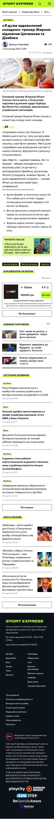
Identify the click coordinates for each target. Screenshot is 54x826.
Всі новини (27, 507)
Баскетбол (11, 658)
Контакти (10, 724)
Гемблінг (32, 677)
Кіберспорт (33, 658)
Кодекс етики (12, 716)
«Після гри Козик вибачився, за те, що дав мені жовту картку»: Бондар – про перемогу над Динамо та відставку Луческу (17, 251)
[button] (39, 4)
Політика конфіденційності (19, 699)
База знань (33, 681)
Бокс (5, 407)
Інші (30, 662)
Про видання (12, 695)
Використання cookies (17, 703)
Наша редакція (13, 720)
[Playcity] (17, 789)
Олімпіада (32, 654)
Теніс (8, 670)
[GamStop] (27, 796)
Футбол (8, 20)
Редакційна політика (16, 712)
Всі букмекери (27, 313)
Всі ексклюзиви (27, 604)
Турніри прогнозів (37, 686)
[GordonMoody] (35, 789)
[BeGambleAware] (27, 801)
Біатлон (9, 675)
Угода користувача (15, 707)
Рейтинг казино (35, 673)
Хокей (9, 666)
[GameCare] (27, 806)
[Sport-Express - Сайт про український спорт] (16, 3)
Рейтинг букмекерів (33, 668)
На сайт (46, 295)
